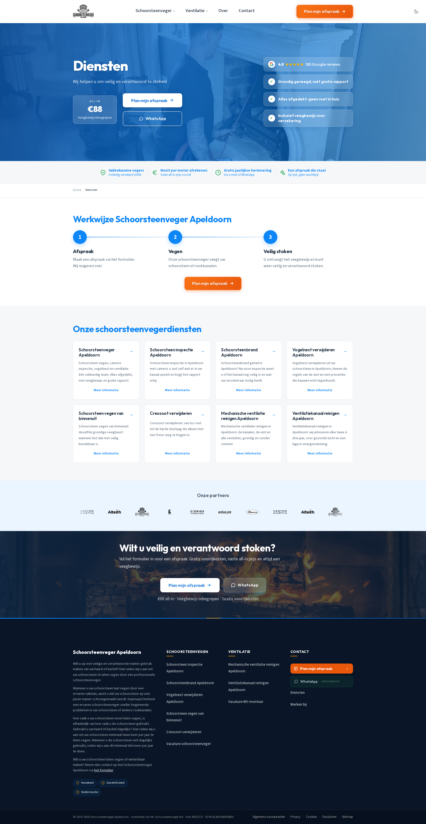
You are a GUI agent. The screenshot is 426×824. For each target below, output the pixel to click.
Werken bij (298, 704)
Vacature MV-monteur (245, 701)
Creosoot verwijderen (183, 732)
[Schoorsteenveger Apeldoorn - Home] (83, 11)
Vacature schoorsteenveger (188, 743)
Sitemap (347, 817)
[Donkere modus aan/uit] (416, 11)
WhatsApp (155, 118)
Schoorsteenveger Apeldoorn (109, 817)
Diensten (297, 692)
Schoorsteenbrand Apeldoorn (190, 683)
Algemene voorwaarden (269, 817)
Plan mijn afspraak (321, 11)
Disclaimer (329, 817)
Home (77, 190)
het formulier (103, 770)
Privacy (295, 817)
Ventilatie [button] (195, 10)
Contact (247, 10)
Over (223, 10)
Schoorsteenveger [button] (154, 10)
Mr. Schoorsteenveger (165, 817)
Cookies (311, 817)
